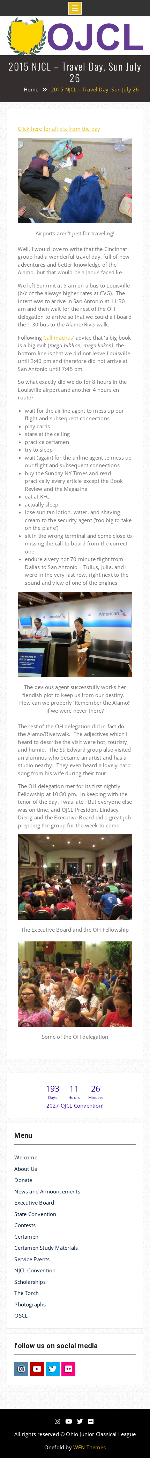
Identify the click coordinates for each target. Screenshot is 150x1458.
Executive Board (34, 1202)
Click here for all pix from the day (59, 128)
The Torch (26, 1292)
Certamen (26, 1236)
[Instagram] (21, 1369)
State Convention (35, 1213)
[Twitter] (53, 1369)
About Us (25, 1168)
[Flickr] (68, 1369)
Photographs (30, 1304)
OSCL (21, 1315)
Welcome (25, 1157)
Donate (23, 1179)
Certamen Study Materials (46, 1247)
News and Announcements (47, 1191)
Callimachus (58, 337)
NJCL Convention (34, 1270)
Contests (25, 1225)
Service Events (32, 1259)
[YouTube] (37, 1369)
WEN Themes (89, 1447)
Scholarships (29, 1281)
